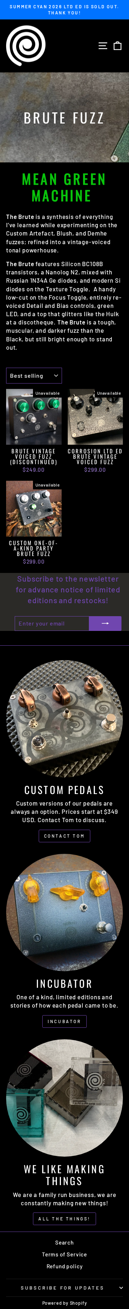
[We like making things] (64, 1098)
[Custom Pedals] (64, 718)
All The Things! (64, 1218)
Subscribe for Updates (63, 1288)
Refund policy (65, 1266)
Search (64, 1242)
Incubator (64, 1021)
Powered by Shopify (64, 1303)
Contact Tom (64, 835)
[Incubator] (64, 912)
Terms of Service (64, 1254)
